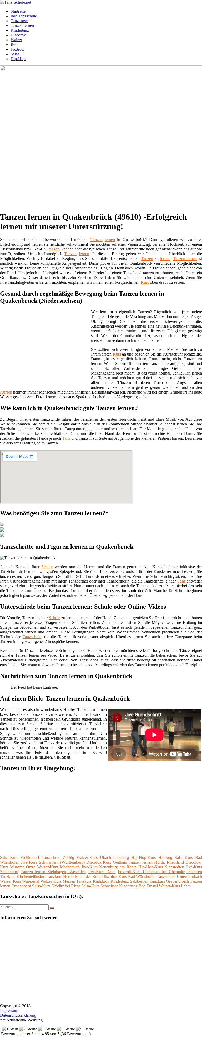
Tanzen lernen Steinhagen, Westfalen (53, 871)
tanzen (54, 249)
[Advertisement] (103, 169)
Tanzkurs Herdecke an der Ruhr (74, 876)
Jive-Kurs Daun (102, 871)
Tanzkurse (19, 20)
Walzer (16, 39)
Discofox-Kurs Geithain (106, 862)
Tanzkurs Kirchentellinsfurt (23, 876)
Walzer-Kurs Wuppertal (19, 881)
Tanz (66, 438)
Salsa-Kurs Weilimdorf (19, 857)
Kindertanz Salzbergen (129, 881)
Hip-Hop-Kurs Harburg (151, 857)
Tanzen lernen (22, 25)
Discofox (18, 35)
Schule (47, 567)
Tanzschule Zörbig (58, 857)
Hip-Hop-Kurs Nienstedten (161, 867)
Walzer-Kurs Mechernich (58, 867)
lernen (110, 239)
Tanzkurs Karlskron (92, 881)
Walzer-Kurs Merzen (58, 881)
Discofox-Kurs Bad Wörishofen (129, 876)
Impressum (9, 1010)
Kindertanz (20, 30)
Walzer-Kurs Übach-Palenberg (103, 857)
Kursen (6, 392)
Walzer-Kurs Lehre (175, 886)
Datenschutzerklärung (18, 1015)
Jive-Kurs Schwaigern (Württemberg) (53, 862)
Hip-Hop (18, 58)
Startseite (18, 11)
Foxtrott (17, 49)
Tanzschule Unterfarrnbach (179, 876)
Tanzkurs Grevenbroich (169, 881)
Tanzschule (32, 637)
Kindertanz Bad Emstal (138, 886)
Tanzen (96, 239)
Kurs (145, 282)
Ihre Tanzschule (24, 16)
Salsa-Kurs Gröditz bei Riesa (56, 886)
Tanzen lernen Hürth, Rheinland (156, 862)
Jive (14, 44)
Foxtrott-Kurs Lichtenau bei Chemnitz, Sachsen (160, 871)
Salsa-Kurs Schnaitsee (99, 886)
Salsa (15, 54)
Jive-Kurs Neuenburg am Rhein (109, 867)
